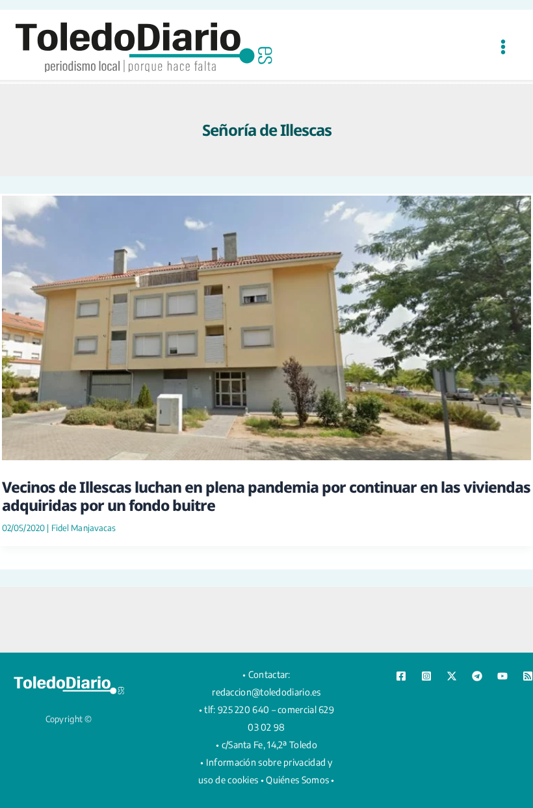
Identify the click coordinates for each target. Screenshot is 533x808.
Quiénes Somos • (300, 779)
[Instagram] (426, 676)
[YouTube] (502, 676)
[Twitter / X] (452, 676)
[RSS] (528, 676)
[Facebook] (401, 676)
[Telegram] (477, 676)
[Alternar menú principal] (503, 46)
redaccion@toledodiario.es (266, 691)
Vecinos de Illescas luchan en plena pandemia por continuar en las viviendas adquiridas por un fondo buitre (266, 495)
